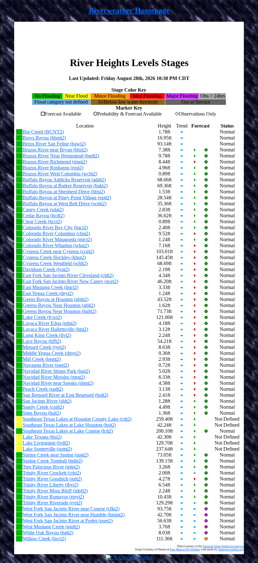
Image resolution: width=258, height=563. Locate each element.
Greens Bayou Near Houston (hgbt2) (59, 311)
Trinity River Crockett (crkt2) (52, 472)
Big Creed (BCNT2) (43, 131)
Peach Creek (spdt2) (43, 389)
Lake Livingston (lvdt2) (46, 443)
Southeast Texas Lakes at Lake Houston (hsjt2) (69, 425)
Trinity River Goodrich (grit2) (52, 478)
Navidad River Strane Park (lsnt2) (56, 371)
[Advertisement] (129, 36)
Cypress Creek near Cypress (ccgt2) (58, 251)
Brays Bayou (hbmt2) (44, 137)
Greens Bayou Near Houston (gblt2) (59, 305)
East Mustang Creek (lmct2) (50, 287)
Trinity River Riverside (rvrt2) (52, 502)
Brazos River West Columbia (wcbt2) (60, 173)
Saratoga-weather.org (231, 549)
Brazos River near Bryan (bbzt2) (55, 149)
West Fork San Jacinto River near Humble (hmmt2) (74, 514)
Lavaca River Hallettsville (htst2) (55, 329)
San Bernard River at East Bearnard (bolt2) (65, 395)
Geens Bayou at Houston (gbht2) (55, 299)
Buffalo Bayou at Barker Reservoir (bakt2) (65, 185)
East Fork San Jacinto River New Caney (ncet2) (70, 281)
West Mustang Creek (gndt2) (51, 526)
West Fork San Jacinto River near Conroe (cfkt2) (71, 508)
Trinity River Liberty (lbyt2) (50, 484)
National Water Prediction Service (223, 546)
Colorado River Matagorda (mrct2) (57, 239)
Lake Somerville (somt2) (47, 449)
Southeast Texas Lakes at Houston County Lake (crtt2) (77, 419)
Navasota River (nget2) (46, 365)
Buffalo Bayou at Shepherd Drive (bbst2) (64, 191)
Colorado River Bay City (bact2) (55, 227)
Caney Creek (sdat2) (43, 209)
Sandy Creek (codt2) (43, 407)
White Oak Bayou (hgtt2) (48, 532)
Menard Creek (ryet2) (44, 347)
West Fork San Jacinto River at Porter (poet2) (68, 520)
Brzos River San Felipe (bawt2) (54, 143)
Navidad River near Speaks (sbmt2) (58, 383)
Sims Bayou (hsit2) (42, 413)
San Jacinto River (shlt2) (47, 401)
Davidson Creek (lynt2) (46, 269)
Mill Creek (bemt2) (42, 359)
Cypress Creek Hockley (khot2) (54, 257)
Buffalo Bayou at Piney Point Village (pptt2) (67, 197)
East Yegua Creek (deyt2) (48, 293)
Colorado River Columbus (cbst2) (56, 233)
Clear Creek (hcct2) (42, 221)
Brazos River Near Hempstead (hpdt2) (61, 155)
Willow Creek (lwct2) (44, 538)
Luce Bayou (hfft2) (42, 341)
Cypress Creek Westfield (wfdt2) (55, 263)
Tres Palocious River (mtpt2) (51, 466)
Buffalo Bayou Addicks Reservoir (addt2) (64, 179)
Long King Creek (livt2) (47, 335)
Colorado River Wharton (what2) (56, 245)
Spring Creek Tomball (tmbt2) (52, 460)
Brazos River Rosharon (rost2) (53, 167)
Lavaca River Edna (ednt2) (49, 323)
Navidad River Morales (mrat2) (54, 377)
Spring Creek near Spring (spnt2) (55, 455)
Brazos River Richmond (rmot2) (55, 161)
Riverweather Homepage (129, 10)
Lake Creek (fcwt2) (42, 317)
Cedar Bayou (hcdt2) (43, 215)
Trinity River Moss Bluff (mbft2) (55, 490)
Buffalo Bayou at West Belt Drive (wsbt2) (64, 203)
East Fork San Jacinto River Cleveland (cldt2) (68, 275)
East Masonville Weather (185, 549)
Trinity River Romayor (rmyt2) (53, 496)
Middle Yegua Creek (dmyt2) (52, 353)
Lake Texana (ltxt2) (42, 437)
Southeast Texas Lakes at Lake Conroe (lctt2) (68, 431)
